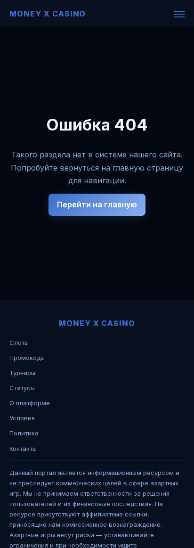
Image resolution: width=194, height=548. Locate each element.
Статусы (22, 388)
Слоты (19, 342)
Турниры (22, 372)
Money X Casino (47, 13)
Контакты (23, 448)
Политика (24, 433)
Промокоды (27, 357)
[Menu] (179, 14)
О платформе (29, 403)
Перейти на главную (97, 204)
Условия (22, 418)
